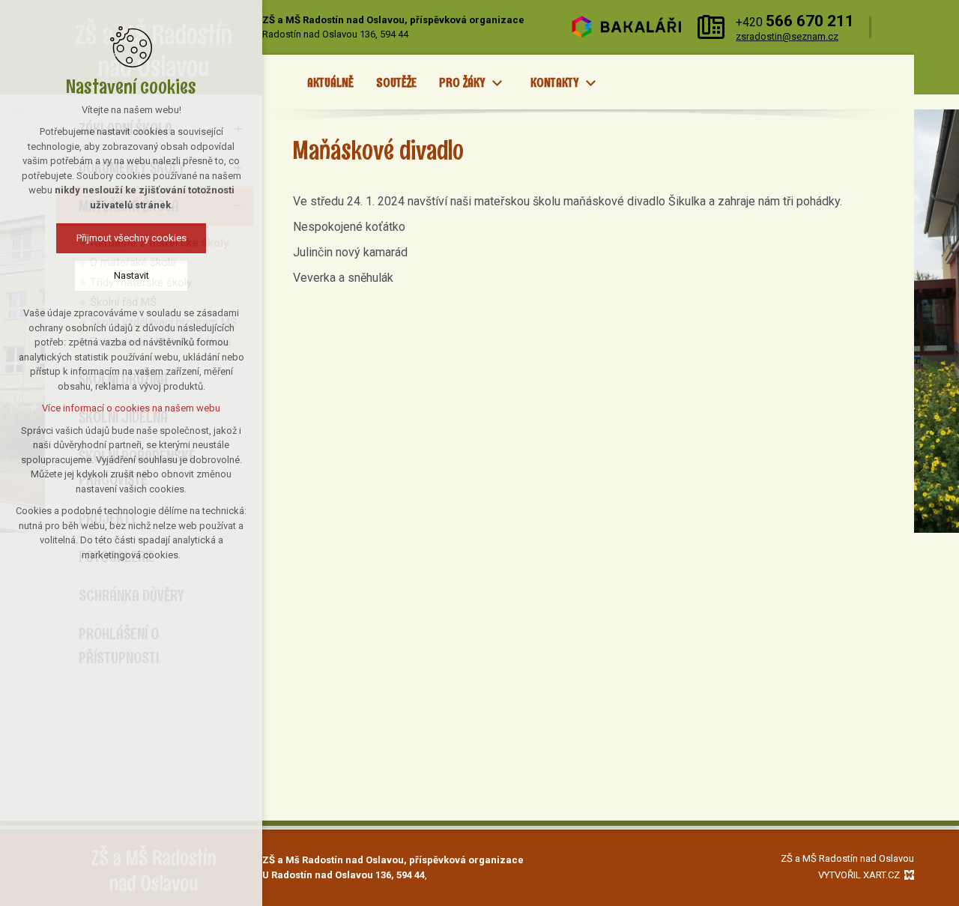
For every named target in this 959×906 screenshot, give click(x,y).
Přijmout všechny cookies (131, 238)
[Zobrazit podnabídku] (496, 83)
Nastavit (131, 275)
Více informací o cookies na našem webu (131, 408)
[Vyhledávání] (896, 27)
